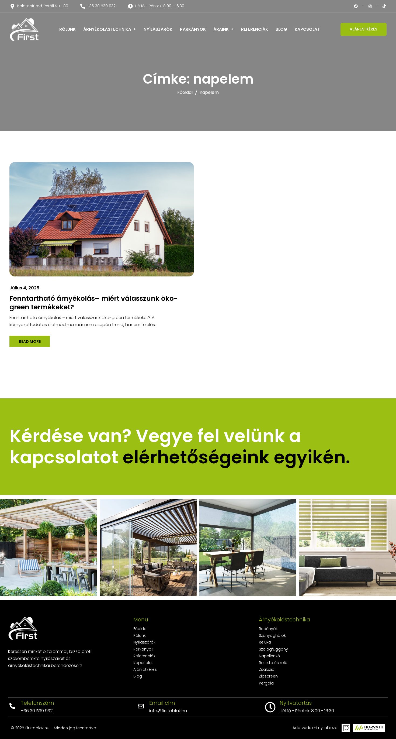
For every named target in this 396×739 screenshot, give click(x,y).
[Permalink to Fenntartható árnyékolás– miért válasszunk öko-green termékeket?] (111, 219)
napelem (209, 92)
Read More (30, 341)
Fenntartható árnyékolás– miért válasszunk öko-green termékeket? (93, 303)
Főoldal (185, 92)
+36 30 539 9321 (37, 711)
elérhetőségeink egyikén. (236, 457)
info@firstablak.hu (168, 711)
